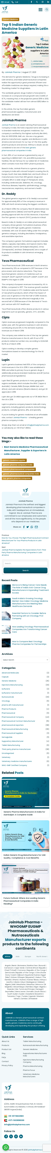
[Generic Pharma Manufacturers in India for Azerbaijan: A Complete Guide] (25, 793)
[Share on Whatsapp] (32, 526)
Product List (6, 1049)
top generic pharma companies (17, 478)
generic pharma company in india (17, 465)
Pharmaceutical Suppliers (12, 733)
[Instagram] (42, 2)
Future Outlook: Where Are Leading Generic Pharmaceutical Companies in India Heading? (24, 901)
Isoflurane (6, 689)
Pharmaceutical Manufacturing (15, 729)
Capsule (5, 677)
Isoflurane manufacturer (12, 693)
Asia (17, 956)
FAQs (4, 1057)
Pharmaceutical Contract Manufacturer (18, 721)
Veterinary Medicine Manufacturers (31, 1075)
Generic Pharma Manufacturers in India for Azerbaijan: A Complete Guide (24, 813)
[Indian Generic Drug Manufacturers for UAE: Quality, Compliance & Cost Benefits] (25, 836)
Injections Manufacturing (12, 685)
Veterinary (6, 757)
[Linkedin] (48, 2)
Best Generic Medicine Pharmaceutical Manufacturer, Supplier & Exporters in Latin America (26, 450)
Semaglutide (7, 737)
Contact (5, 1061)
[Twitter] (37, 2)
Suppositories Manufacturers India (35, 1054)
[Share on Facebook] (24, 526)
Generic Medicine (10, 19)
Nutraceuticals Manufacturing (35, 1045)
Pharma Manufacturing (32, 1066)
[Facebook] (31, 2)
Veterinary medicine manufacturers (17, 761)
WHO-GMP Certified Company (14, 765)
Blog (3, 1053)
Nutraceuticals (8, 697)
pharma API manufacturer (13, 705)
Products (5, 1045)
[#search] (46, 9)
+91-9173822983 (16, 1116)
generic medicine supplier (14, 460)
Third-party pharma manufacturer (16, 749)
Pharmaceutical (8, 713)
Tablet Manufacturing (11, 745)
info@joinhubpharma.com (38, 425)
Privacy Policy (7, 1065)
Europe (28, 956)
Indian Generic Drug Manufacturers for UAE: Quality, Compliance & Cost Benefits (25, 856)
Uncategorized (8, 753)
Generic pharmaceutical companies (19, 469)
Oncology (6, 701)
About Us (5, 1041)
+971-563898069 (16, 1120)
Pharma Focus (29, 1070)
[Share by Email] (36, 526)
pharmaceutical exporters (12, 725)
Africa (7, 956)
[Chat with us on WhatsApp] (5, 1147)
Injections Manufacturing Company (33, 1061)
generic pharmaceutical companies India (21, 474)
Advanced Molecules (10, 673)
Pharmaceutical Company (13, 717)
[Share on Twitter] (27, 526)
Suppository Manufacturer (12, 741)
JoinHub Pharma (12, 72)
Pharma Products (9, 709)
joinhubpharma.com (36, 1150)
